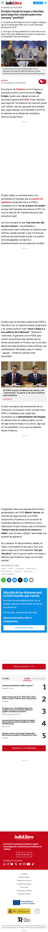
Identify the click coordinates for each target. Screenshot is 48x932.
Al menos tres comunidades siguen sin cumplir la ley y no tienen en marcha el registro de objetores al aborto (17, 710)
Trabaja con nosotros (24, 880)
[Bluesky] (11, 864)
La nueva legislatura (8, 574)
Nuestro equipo (24, 877)
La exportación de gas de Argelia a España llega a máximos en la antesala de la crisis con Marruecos (18, 722)
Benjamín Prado (7, 688)
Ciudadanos (20, 569)
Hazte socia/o (24, 855)
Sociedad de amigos (24, 884)
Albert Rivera (31, 569)
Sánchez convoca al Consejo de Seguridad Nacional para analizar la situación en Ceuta (19, 734)
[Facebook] (8, 864)
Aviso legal (24, 887)
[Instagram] (24, 864)
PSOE (26, 99)
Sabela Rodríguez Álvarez (11, 714)
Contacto (24, 874)
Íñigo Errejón (28, 571)
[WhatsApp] (4, 864)
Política (3, 569)
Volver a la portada (24, 748)
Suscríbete (38, 3)
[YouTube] (28, 864)
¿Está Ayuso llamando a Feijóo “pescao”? (17, 686)
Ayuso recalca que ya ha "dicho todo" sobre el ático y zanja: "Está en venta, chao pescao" (19, 698)
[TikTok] (33, 864)
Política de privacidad (24, 890)
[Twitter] (16, 864)
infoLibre (5, 701)
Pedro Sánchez (6, 571)
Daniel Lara (6, 726)
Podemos (21, 89)
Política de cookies (24, 894)
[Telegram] (20, 864)
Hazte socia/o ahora (24, 628)
